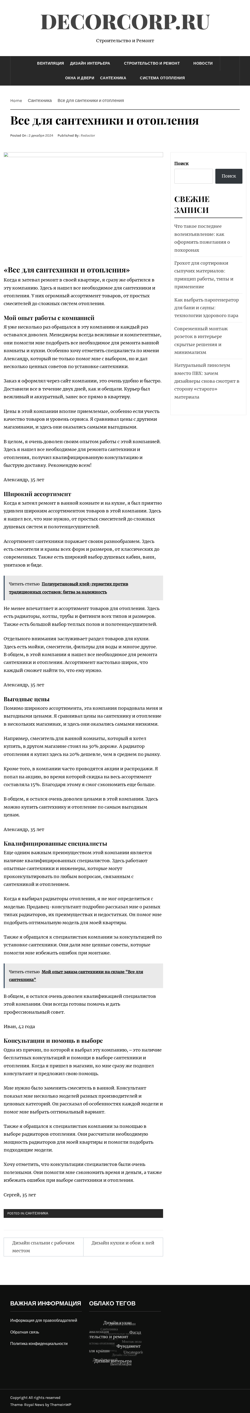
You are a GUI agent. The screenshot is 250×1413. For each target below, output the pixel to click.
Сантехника (113, 78)
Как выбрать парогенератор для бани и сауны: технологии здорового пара (206, 308)
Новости (203, 63)
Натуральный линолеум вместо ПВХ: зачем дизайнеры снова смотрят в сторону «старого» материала (207, 381)
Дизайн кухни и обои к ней (123, 1243)
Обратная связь (24, 1332)
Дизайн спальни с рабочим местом (43, 1246)
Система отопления (162, 78)
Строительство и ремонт (152, 63)
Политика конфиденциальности (39, 1343)
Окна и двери (79, 78)
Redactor (88, 135)
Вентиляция (50, 63)
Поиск (181, 163)
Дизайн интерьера (90, 63)
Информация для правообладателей (43, 1320)
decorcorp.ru (125, 20)
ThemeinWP (60, 1404)
